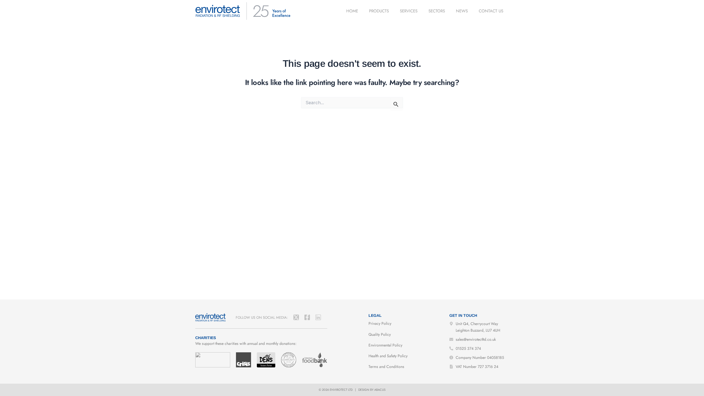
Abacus (380, 389)
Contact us (491, 11)
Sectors (436, 11)
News (462, 11)
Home (352, 11)
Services (408, 11)
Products (379, 11)
